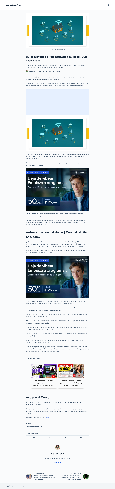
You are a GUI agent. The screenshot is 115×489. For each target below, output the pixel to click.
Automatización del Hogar (34, 426)
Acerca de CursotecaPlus (97, 5)
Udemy (58, 71)
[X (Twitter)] (50, 438)
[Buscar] (108, 5)
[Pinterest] (65, 438)
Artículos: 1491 (57, 462)
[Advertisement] (57, 103)
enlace (47, 417)
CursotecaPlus (13, 5)
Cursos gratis (74, 5)
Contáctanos (84, 5)
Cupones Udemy (63, 5)
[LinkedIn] (81, 438)
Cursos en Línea (50, 71)
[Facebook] (34, 438)
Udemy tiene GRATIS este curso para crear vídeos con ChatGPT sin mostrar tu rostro (44, 383)
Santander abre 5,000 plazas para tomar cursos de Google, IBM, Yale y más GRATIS (71, 383)
